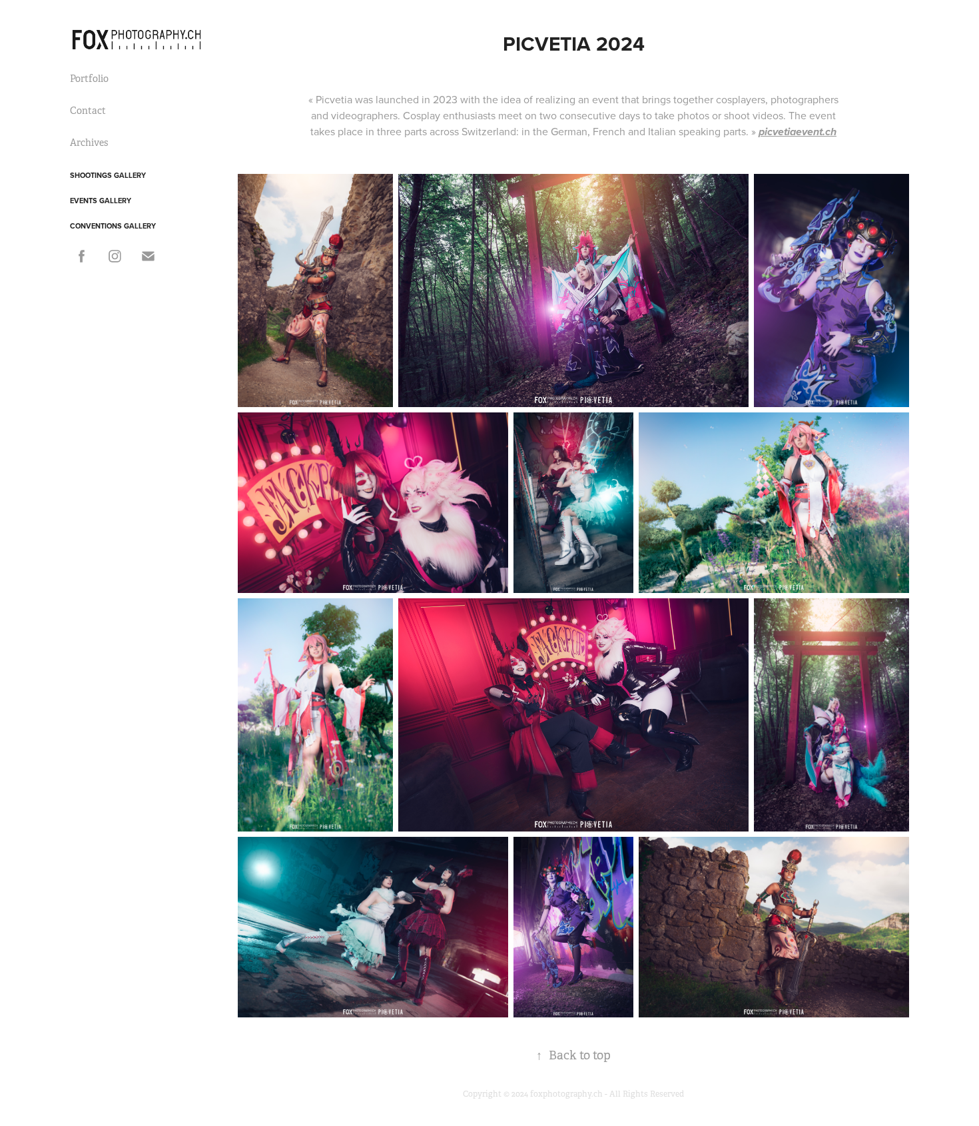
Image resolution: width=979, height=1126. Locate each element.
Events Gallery (100, 200)
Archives (89, 143)
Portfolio (89, 79)
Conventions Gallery (113, 226)
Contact (88, 111)
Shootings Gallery (108, 175)
